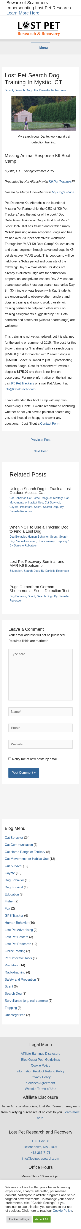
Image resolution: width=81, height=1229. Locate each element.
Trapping (61, 541)
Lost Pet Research (18, 944)
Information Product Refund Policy (40, 1071)
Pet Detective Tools (18, 958)
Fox (7, 908)
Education (16, 570)
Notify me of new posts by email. (35, 759)
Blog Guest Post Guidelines (40, 1059)
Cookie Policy (40, 1065)
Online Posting (15, 951)
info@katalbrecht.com (20, 389)
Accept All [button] (41, 1219)
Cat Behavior (17, 498)
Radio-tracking (15, 972)
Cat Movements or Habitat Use (27, 859)
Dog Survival (14, 887)
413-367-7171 (40, 1152)
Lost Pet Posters (16, 937)
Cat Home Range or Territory (45, 498)
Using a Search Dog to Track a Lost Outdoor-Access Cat (40, 490)
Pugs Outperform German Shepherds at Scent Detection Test (39, 588)
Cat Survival (52, 502)
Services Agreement (40, 1083)
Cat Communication (19, 844)
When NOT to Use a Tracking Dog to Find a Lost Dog (39, 529)
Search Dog (23, 90)
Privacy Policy (40, 1077)
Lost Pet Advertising (19, 930)
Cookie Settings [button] (19, 1219)
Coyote (14, 506)
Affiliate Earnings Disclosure (40, 1053)
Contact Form (50, 423)
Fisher (9, 901)
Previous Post (41, 439)
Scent (9, 90)
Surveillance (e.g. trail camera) (35, 541)
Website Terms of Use (40, 1089)
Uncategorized (15, 1015)
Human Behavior (38, 536)
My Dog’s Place (63, 192)
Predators (26, 506)
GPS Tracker (14, 915)
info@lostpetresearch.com (40, 1158)
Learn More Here (22, 13)
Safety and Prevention (20, 979)
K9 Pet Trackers (60, 181)
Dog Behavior (18, 536)
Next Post (40, 451)
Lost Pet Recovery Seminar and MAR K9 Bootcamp (37, 563)
